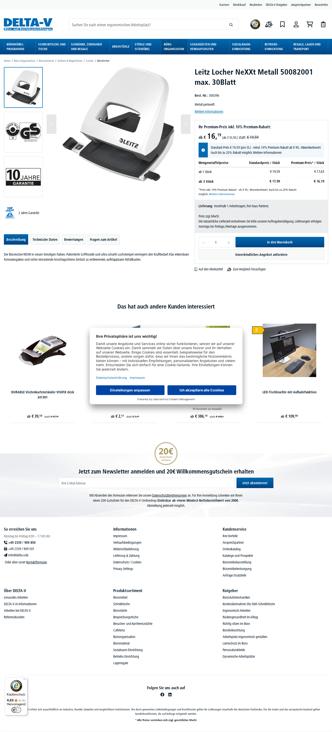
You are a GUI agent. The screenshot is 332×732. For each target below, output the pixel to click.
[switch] (16, 710)
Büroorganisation (124, 636)
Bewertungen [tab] (73, 239)
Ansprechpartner (301, 5)
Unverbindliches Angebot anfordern (261, 254)
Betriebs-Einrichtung (126, 656)
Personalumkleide (234, 650)
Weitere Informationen (209, 111)
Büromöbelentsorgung (237, 568)
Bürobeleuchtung (234, 630)
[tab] (16, 239)
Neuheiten (256, 5)
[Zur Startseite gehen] (28, 24)
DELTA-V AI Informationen (20, 604)
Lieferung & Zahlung (126, 555)
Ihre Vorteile (230, 536)
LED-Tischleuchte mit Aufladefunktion (289, 392)
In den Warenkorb (280, 242)
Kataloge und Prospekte (238, 555)
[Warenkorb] (310, 24)
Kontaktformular (36, 562)
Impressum (120, 536)
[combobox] (146, 24)
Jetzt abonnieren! (255, 483)
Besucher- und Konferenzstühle (132, 623)
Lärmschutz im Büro (235, 643)
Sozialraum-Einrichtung (128, 650)
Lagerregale (120, 663)
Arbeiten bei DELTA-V (17, 610)
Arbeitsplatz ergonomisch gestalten (245, 636)
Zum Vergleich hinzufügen (249, 269)
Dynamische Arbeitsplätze (239, 656)
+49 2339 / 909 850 (21, 542)
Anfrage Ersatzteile (234, 575)
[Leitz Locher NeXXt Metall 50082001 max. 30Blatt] (118, 124)
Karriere (224, 5)
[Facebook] (162, 695)
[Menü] (24, 680)
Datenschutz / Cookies (127, 562)
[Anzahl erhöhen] (229, 242)
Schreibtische (121, 604)
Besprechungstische (125, 617)
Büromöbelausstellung (237, 562)
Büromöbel (120, 597)
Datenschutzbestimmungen (169, 495)
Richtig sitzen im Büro (236, 623)
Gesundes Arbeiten (16, 597)
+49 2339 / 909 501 (21, 549)
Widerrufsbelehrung (126, 549)
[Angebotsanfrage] (323, 24)
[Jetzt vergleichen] (269, 24)
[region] (97, 132)
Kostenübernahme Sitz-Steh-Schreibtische (249, 604)
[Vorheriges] (51, 124)
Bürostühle (120, 610)
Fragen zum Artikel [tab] (103, 239)
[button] (23, 87)
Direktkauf (239, 5)
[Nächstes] (186, 124)
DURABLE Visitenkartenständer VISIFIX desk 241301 (42, 394)
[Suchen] (231, 24)
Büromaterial (121, 643)
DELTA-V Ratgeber (276, 5)
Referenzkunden (14, 617)
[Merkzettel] (282, 24)
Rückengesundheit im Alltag (240, 617)
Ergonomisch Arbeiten (237, 610)
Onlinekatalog (232, 549)
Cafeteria (119, 630)
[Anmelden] (296, 24)
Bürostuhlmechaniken (236, 597)
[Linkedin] (170, 695)
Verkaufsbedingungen (127, 542)
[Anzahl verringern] (203, 242)
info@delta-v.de (18, 555)
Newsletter (321, 5)
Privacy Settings (123, 568)
